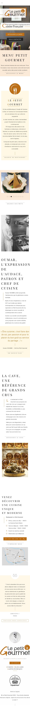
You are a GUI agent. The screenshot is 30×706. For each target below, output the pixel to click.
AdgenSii (8, 697)
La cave (18, 659)
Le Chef (12, 659)
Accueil (6, 659)
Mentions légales (15, 691)
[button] (7, 196)
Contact (24, 659)
